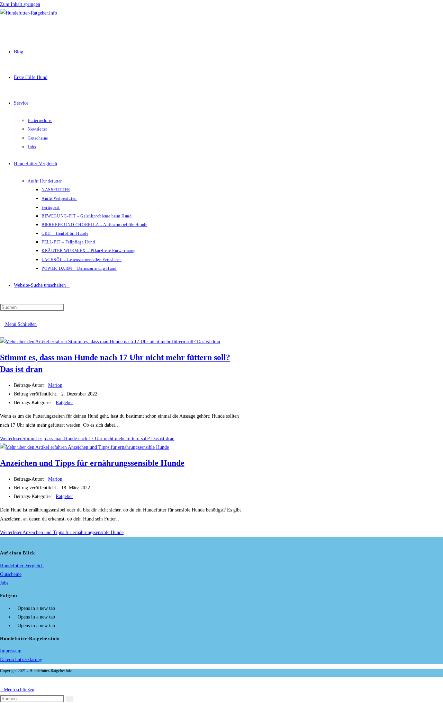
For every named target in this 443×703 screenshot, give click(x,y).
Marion (55, 385)
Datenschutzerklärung (21, 659)
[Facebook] (16, 608)
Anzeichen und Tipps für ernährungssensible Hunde (92, 463)
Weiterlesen (87, 438)
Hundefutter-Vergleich (22, 565)
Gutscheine (10, 574)
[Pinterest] (16, 625)
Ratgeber (64, 402)
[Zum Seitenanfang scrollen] (2, 681)
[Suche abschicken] (69, 698)
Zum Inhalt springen (20, 4)
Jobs (4, 583)
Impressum (10, 650)
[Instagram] (16, 617)
